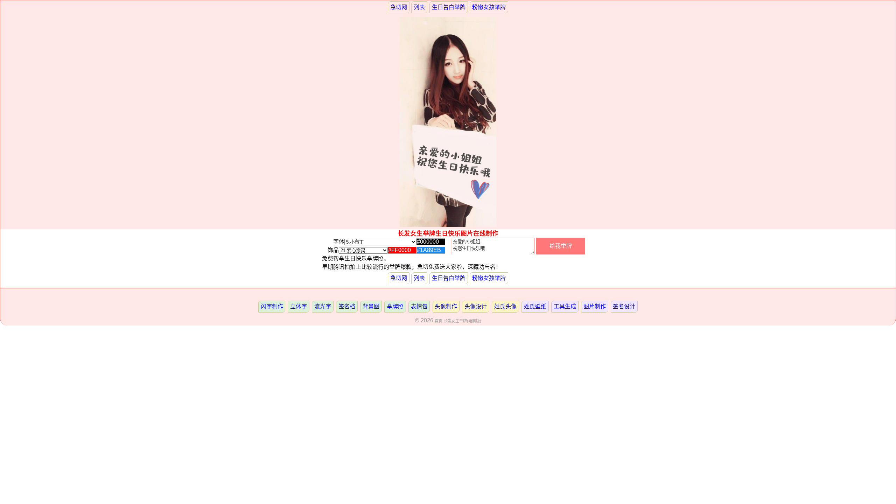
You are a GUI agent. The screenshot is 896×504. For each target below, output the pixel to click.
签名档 (346, 306)
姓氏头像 (505, 306)
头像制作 (446, 306)
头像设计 (475, 306)
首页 (438, 321)
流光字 (322, 306)
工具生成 (565, 306)
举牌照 (395, 306)
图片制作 (594, 306)
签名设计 (624, 306)
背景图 (371, 306)
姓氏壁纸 (535, 306)
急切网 (398, 7)
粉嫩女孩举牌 (489, 7)
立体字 (298, 306)
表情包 (419, 306)
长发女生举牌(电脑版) (462, 321)
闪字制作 (272, 306)
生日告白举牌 (448, 7)
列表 (419, 7)
